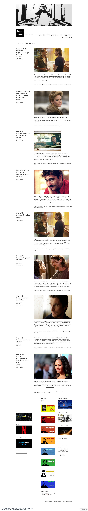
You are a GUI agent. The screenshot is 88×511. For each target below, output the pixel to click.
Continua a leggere (45, 80)
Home (26, 34)
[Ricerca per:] (46, 400)
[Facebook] (63, 37)
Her (68, 206)
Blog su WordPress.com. (49, 501)
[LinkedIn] (69, 37)
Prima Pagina (44, 206)
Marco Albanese (18, 58)
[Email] (71, 37)
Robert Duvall (39, 392)
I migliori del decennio (46, 34)
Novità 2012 (40, 391)
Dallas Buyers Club (59, 206)
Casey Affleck (51, 163)
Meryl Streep (40, 85)
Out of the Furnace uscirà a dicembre (22, 298)
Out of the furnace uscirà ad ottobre (23, 340)
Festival (52, 35)
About (70, 35)
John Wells (35, 85)
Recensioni (31, 34)
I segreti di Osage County (59, 84)
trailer (70, 163)
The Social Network (62, 438)
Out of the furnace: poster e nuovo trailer (23, 133)
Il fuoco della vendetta (67, 84)
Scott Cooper (54, 85)
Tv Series (70, 34)
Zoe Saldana (36, 164)
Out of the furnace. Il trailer (23, 214)
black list (51, 391)
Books (40, 35)
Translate (49, 494)
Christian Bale (52, 84)
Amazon (65, 34)
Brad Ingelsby (56, 391)
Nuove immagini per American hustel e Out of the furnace (23, 94)
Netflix (61, 34)
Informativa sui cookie (24, 509)
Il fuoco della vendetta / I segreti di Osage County (22, 51)
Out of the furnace (45, 85)
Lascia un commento (19, 59)
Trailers (56, 35)
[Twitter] (65, 37)
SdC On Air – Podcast (64, 35)
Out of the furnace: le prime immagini (23, 258)
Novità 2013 (40, 206)
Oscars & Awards (46, 35)
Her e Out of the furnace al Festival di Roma (22, 172)
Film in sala (37, 34)
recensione (50, 85)
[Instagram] (67, 37)
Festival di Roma (65, 206)
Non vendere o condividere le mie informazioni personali (62, 501)
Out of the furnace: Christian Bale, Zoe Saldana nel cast (22, 358)
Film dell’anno (54, 34)
